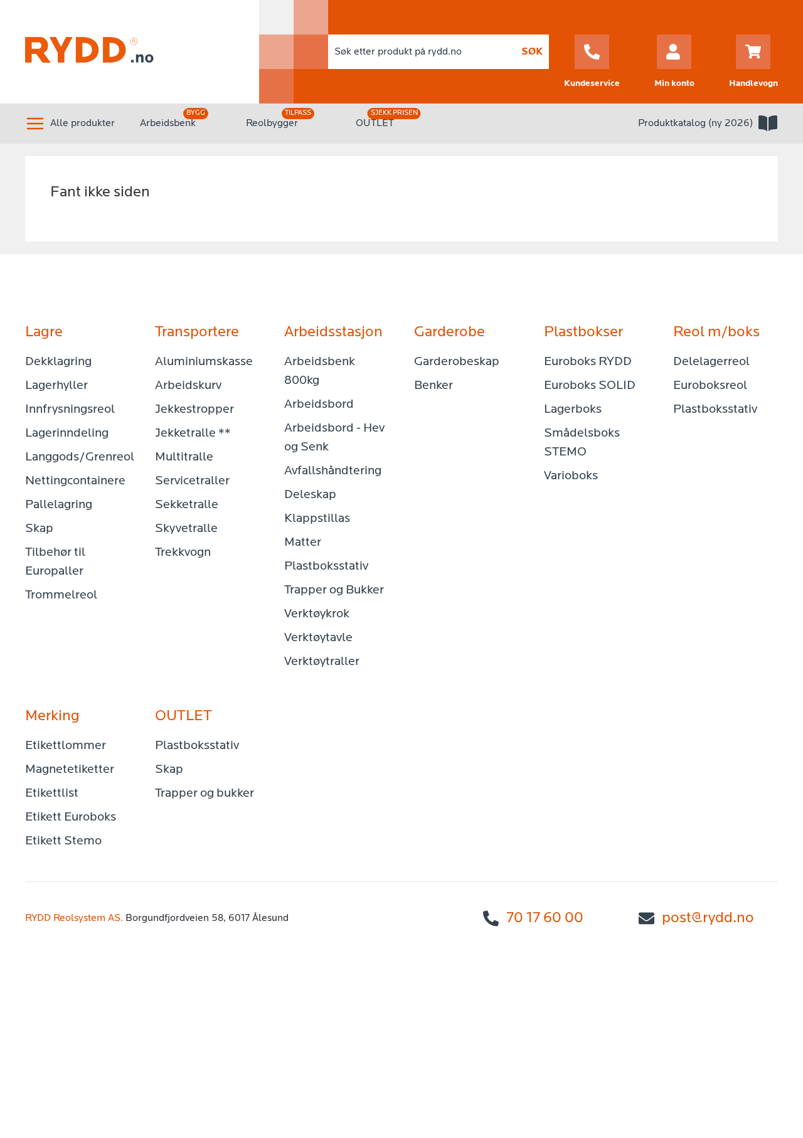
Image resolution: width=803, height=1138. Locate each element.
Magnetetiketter (69, 769)
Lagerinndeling (67, 433)
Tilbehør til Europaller (55, 562)
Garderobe (449, 332)
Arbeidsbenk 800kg (319, 371)
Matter (302, 542)
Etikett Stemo (63, 841)
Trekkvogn (183, 552)
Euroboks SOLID (589, 386)
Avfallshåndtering (332, 471)
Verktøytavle (318, 638)
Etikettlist (51, 793)
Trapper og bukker (204, 793)
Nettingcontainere (75, 481)
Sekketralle (186, 505)
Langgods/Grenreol (77, 457)
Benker (433, 386)
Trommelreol (61, 595)
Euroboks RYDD (588, 362)
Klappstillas (317, 519)
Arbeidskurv (188, 386)
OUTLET (375, 124)
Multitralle (184, 457)
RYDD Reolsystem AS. (74, 918)
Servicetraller (192, 481)
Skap (39, 529)
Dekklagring (58, 362)
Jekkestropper (194, 409)
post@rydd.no (708, 918)
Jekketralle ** (193, 433)
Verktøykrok (316, 614)
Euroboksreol (710, 386)
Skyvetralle (186, 529)
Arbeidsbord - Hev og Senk (334, 438)
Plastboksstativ (326, 566)
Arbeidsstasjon (333, 332)
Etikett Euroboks (70, 817)
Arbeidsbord (319, 404)
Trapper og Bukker (334, 590)
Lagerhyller (56, 386)
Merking (52, 716)
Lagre (44, 332)
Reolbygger (272, 124)
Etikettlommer (65, 746)
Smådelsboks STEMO (582, 443)
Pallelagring (58, 505)
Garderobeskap (456, 362)
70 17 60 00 (544, 918)
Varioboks (571, 476)
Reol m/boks (716, 332)
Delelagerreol (711, 362)
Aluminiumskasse (204, 362)
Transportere (197, 332)
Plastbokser (583, 332)
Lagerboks (573, 409)
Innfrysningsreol (70, 409)
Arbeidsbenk (168, 124)
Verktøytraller (321, 662)
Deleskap (310, 495)
